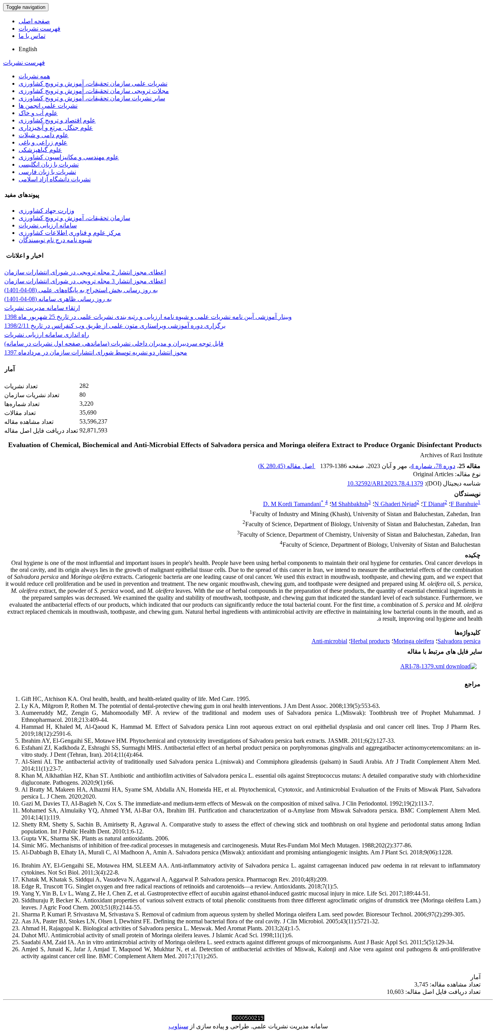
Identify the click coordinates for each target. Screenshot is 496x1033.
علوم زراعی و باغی (43, 142)
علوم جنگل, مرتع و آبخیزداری (56, 127)
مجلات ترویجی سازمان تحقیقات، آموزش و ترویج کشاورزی (94, 91)
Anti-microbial (329, 641)
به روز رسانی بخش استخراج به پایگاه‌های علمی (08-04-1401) (81, 290)
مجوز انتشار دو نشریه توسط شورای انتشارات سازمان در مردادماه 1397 (95, 352)
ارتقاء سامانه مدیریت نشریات (42, 308)
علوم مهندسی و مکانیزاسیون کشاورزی (69, 157)
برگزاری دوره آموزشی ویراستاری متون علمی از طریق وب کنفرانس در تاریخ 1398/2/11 (115, 325)
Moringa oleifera (413, 641)
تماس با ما (32, 36)
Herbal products (370, 641)
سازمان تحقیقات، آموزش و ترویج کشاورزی (74, 218)
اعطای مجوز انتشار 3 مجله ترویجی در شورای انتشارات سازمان (85, 281)
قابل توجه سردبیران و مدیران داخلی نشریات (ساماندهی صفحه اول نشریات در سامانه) (114, 343)
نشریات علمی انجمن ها (48, 105)
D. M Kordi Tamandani (293, 504)
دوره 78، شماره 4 (433, 466)
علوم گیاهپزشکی (40, 149)
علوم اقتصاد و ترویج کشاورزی (57, 120)
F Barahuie (464, 504)
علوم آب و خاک (38, 113)
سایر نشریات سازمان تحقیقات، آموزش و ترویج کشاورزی (92, 98)
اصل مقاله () (286, 466)
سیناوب (178, 1026)
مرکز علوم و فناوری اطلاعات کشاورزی (70, 232)
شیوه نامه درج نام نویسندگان (55, 240)
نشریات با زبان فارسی (47, 172)
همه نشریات (34, 76)
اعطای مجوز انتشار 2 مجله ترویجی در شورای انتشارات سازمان (85, 272)
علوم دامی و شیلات (44, 135)
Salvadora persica (458, 641)
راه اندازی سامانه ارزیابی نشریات (46, 334)
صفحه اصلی (34, 21)
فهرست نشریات (39, 28)
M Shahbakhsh (349, 504)
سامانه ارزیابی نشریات (48, 225)
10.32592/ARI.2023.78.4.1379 (385, 483)
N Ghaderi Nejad (395, 504)
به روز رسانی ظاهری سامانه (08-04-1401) (58, 299)
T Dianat (433, 504)
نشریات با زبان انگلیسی (49, 164)
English (28, 49)
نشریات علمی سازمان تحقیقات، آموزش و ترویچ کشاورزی (93, 83)
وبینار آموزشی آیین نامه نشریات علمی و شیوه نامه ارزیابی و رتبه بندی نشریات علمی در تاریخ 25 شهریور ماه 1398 (148, 316)
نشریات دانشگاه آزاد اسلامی (55, 179)
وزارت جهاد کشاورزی (46, 210)
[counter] (248, 1019)
